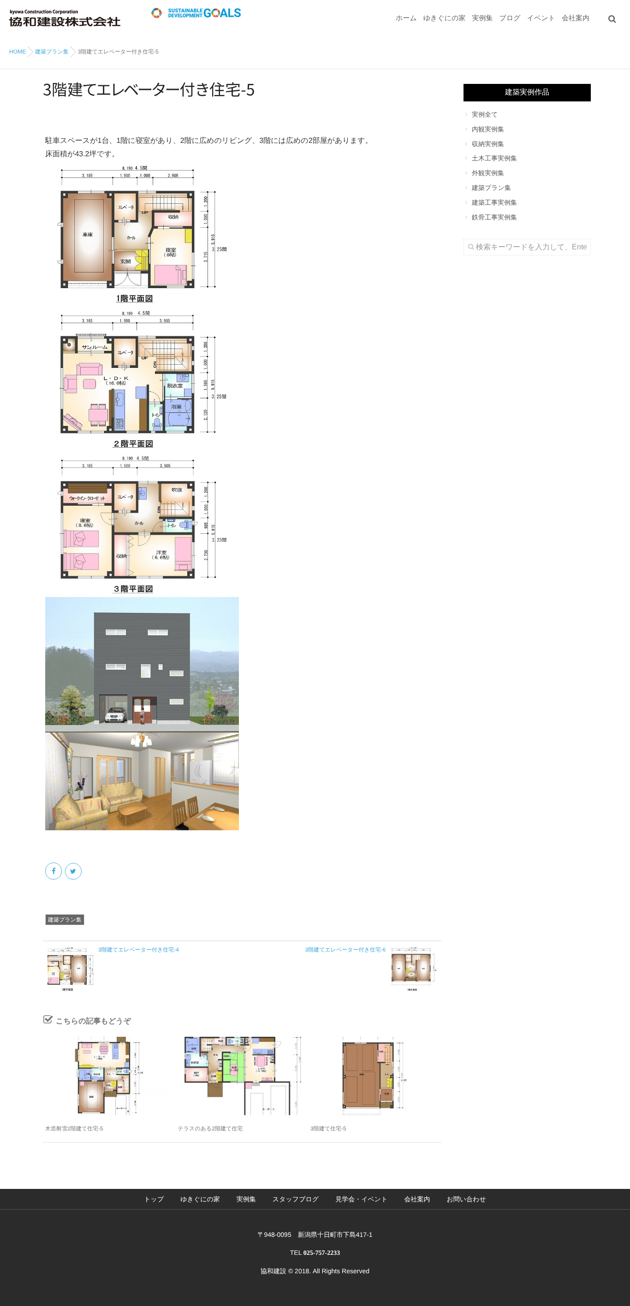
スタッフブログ (296, 1199)
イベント (541, 18)
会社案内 (575, 18)
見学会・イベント (361, 1199)
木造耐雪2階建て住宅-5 (74, 1128)
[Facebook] (54, 871)
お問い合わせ (466, 1199)
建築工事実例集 (494, 202)
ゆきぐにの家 (444, 18)
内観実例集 (488, 129)
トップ (154, 1199)
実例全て (485, 114)
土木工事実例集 (494, 158)
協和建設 (273, 1271)
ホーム (406, 18)
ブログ (510, 18)
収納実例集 (488, 144)
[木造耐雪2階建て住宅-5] (109, 1076)
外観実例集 (488, 173)
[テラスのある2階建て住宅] (242, 1076)
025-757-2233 (321, 1253)
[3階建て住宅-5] (374, 1076)
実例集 (482, 18)
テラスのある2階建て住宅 (210, 1128)
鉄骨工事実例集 (494, 217)
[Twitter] (74, 871)
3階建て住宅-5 (328, 1128)
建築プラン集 (65, 919)
